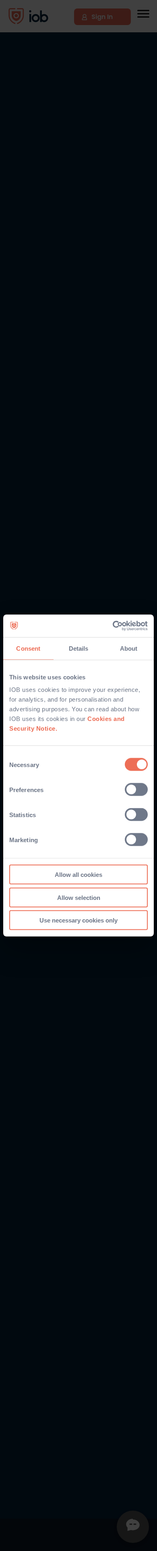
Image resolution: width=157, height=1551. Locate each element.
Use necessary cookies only (78, 920)
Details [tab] (79, 648)
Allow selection (78, 897)
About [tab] (129, 648)
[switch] (136, 789)
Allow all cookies (78, 874)
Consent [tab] (28, 648)
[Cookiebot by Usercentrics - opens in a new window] (113, 626)
